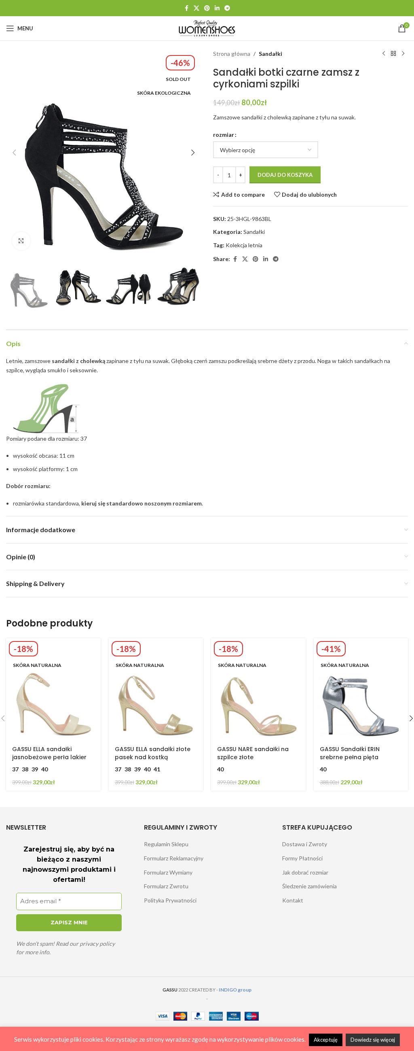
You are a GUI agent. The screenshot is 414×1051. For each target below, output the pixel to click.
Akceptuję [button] (326, 1039)
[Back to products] (393, 54)
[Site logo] (207, 27)
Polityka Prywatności (170, 900)
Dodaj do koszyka (285, 175)
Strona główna (231, 53)
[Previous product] (384, 54)
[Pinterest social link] (207, 8)
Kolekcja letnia (244, 245)
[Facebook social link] (186, 8)
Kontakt (292, 900)
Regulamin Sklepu (166, 844)
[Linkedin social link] (217, 8)
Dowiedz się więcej (373, 1039)
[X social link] (196, 8)
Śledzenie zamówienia (309, 886)
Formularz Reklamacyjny (173, 858)
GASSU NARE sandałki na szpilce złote (253, 753)
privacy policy (97, 943)
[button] (14, 152)
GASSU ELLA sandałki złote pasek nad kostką (152, 753)
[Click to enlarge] (21, 241)
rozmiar (223, 134)
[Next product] (403, 54)
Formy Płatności (302, 858)
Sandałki (270, 53)
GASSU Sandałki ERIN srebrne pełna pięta (350, 753)
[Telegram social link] (227, 8)
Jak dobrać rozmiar (305, 872)
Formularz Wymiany (168, 872)
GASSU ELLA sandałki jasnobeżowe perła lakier (49, 753)
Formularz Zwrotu (166, 886)
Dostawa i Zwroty (304, 844)
